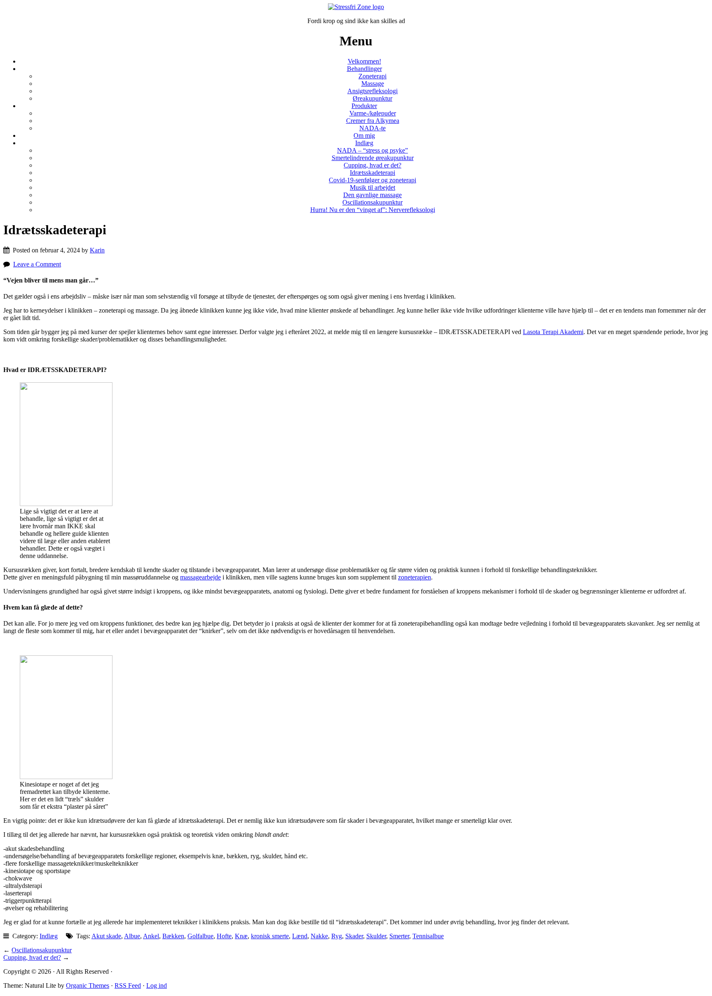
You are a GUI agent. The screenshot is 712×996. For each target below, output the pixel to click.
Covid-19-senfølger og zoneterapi (372, 180)
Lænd (299, 935)
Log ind (156, 985)
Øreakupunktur (372, 98)
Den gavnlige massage (372, 194)
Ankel (151, 935)
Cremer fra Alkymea (372, 120)
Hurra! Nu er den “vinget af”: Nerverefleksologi (372, 209)
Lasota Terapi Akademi (553, 331)
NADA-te (372, 128)
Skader (354, 935)
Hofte (224, 935)
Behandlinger (364, 68)
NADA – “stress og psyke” (372, 150)
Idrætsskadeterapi (372, 172)
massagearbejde (200, 577)
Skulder (376, 935)
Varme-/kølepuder (372, 113)
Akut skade (106, 935)
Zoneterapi (372, 76)
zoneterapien (414, 577)
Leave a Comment (37, 264)
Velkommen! (364, 61)
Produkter (364, 105)
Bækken (173, 935)
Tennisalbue (428, 935)
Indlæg (364, 142)
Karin (97, 250)
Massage (372, 83)
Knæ (241, 935)
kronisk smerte (270, 935)
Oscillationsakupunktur (372, 202)
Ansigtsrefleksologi (372, 90)
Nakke (319, 935)
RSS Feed (128, 985)
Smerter (399, 935)
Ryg (336, 935)
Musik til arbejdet (372, 187)
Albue (132, 935)
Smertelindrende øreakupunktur (373, 157)
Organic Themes (87, 985)
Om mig (364, 135)
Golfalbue (200, 935)
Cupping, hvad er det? (372, 165)
